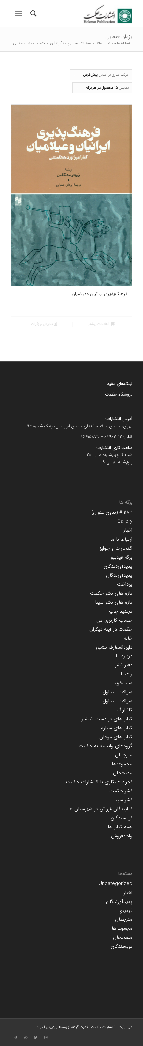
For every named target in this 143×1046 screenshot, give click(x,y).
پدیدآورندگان (119, 575)
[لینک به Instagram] (46, 1038)
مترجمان (123, 755)
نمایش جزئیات (42, 324)
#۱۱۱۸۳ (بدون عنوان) (111, 512)
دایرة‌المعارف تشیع (114, 647)
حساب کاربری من (114, 620)
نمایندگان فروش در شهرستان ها (100, 809)
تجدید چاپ (120, 611)
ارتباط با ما (121, 539)
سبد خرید (122, 683)
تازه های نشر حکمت (111, 593)
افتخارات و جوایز (116, 548)
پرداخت (124, 584)
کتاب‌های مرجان (115, 737)
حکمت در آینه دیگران (110, 629)
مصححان (122, 773)
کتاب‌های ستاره (116, 728)
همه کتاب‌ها (120, 827)
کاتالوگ (124, 710)
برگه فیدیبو (121, 557)
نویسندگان (121, 818)
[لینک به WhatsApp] (26, 1038)
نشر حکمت (120, 791)
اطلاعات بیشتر (99, 324)
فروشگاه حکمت (118, 394)
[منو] (18, 14)
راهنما (126, 674)
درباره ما (124, 656)
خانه (128, 638)
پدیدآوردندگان (118, 566)
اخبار (127, 530)
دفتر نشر (123, 665)
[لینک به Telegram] (16, 1038)
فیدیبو (126, 911)
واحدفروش (121, 836)
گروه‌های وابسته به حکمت (105, 746)
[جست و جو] (32, 13)
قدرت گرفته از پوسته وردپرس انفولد (62, 1027)
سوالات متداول (117, 692)
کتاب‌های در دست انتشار (107, 719)
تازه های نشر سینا (113, 602)
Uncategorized (115, 884)
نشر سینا (123, 800)
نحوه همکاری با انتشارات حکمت (99, 782)
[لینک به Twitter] (36, 1038)
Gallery (124, 521)
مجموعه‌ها (122, 764)
